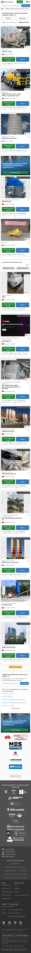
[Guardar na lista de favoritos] (28, 50)
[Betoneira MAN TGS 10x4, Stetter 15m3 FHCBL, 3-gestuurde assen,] (15, 80)
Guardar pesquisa (16, 667)
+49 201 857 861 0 (10, 852)
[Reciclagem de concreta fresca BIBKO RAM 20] (15, 187)
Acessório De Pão (7, 696)
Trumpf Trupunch (15, 863)
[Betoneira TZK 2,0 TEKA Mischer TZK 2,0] (15, 460)
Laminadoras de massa (9, 874)
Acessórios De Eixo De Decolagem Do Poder (14, 702)
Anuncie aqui (16, 776)
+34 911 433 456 (9, 856)
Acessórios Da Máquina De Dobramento (13, 699)
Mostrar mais (16, 708)
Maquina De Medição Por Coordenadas (15, 867)
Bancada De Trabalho (8, 706)
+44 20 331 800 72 (10, 849)
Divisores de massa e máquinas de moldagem (15, 878)
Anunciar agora (15, 172)
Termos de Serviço (18, 950)
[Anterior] (2, 37)
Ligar (23, 59)
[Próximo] (28, 37)
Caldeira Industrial (22, 874)
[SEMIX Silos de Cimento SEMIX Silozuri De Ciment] (15, 548)
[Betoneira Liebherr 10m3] (15, 37)
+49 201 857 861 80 (10, 854)
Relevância (23, 18)
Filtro (9, 18)
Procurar (26, 5)
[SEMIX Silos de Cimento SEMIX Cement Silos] (15, 633)
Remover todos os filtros (10, 22)
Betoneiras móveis (8, 268)
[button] (29, 1)
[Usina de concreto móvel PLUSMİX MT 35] (15, 591)
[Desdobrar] (15, 67)
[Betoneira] (15, 230)
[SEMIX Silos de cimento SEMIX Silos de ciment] (15, 124)
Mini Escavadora (22, 870)
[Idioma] (27, 1)
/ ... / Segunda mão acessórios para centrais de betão (16, 8)
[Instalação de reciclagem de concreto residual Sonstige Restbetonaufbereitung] (15, 502)
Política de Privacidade (7, 950)
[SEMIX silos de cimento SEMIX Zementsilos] (15, 417)
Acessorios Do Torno (8, 693)
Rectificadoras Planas (10, 870)
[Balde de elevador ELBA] (15, 283)
